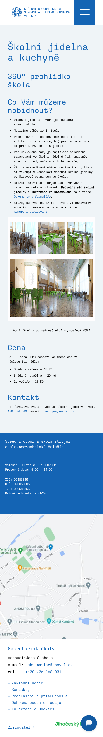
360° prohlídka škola (39, 80)
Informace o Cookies (33, 709)
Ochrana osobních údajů (36, 702)
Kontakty (21, 689)
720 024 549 (17, 411)
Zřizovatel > (21, 727)
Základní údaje (27, 683)
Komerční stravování (30, 211)
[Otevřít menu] (84, 12)
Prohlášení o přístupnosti (40, 696)
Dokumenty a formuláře (32, 196)
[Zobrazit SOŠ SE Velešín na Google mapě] (51, 576)
